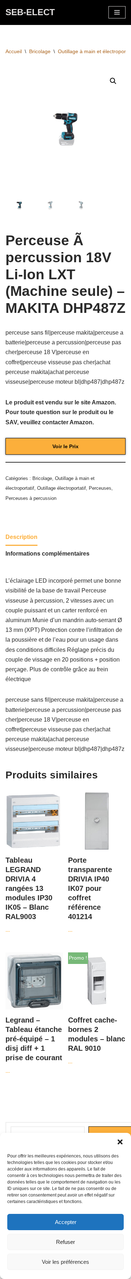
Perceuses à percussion (30, 498)
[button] (120, 1142)
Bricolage (40, 51)
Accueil (13, 51)
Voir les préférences (65, 1262)
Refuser (65, 1242)
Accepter (65, 1222)
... (28, 894)
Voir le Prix (65, 446)
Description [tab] (21, 537)
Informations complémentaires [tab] (47, 554)
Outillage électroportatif (61, 488)
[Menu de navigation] (117, 12)
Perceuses (100, 488)
